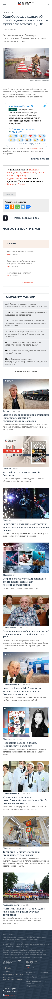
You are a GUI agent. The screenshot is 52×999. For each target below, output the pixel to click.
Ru (28, 967)
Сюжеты (12, 243)
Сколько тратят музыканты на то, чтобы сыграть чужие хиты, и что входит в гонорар (26, 529)
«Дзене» (21, 184)
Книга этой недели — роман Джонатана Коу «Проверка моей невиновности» (23, 476)
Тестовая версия (10, 991)
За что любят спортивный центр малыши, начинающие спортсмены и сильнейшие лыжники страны (24, 915)
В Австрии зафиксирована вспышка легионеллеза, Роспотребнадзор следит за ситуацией (24, 334)
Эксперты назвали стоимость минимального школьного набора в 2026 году (26, 305)
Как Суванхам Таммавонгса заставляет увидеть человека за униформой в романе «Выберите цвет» (24, 748)
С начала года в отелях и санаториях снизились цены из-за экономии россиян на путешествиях (25, 323)
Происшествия (9, 627)
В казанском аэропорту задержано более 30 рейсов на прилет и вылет (23, 343)
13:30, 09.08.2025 (9, 29)
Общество (9, 12)
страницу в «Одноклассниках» (17, 177)
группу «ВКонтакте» (25, 172)
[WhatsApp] (17, 207)
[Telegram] (23, 207)
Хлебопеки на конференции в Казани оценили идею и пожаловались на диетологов (25, 803)
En (33, 967)
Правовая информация (13, 974)
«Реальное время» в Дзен (26, 217)
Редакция (7, 968)
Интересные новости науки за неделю (24, 583)
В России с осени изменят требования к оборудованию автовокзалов (26, 313)
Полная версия (10, 988)
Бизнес (6, 411)
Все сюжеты (27, 282)
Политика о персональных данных (13, 979)
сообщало (36, 148)
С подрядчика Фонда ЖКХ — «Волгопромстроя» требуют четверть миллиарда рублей (24, 693)
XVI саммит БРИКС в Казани (20, 252)
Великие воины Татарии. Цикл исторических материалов (21, 263)
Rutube (10, 184)
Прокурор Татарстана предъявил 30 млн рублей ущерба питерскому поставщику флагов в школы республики (26, 422)
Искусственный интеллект (19, 274)
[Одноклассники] (12, 207)
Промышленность (11, 684)
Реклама (6, 971)
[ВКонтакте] (7, 207)
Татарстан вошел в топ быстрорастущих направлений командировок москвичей (26, 361)
